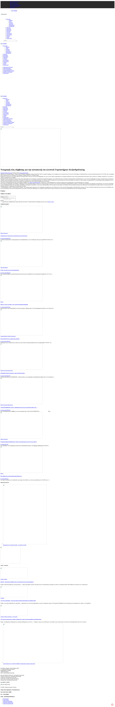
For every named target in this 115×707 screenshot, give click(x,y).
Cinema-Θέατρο (4, 336)
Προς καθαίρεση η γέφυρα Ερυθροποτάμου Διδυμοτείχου (11, 476)
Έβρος (6, 172)
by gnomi (3, 444)
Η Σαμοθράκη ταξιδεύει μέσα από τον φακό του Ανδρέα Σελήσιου (13, 373)
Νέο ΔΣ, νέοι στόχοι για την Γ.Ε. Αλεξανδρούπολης (10, 270)
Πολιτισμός (13, 336)
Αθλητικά (3, 172)
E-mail (2, 197)
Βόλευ (6, 267)
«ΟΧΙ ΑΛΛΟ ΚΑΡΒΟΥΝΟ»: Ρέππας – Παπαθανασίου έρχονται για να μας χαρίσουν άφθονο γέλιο (19, 407)
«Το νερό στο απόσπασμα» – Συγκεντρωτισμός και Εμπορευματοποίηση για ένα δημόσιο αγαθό (18, 600)
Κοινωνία (10, 172)
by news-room (22, 172)
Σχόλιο (2, 200)
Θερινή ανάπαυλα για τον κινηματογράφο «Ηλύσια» (10, 338)
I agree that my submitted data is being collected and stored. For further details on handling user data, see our (28, 201)
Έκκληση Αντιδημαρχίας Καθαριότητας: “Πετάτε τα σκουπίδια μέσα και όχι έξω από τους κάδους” (19, 441)
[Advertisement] (57, 85)
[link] (35, 182)
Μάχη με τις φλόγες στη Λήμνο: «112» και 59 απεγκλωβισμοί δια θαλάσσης (14, 304)
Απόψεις (2, 579)
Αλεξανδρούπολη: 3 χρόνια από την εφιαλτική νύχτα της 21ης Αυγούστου (14, 235)
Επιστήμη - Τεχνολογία (12, 616)
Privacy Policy (51, 201)
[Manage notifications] (112, 705)
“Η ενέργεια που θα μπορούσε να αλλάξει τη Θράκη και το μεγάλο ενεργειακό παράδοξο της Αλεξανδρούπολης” (21, 619)
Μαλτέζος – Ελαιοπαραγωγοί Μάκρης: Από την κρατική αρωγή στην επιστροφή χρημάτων (17, 581)
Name (2, 196)
